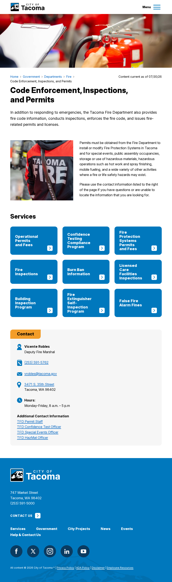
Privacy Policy (65, 567)
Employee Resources (120, 567)
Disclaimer (98, 567)
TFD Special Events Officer (37, 432)
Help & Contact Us (25, 535)
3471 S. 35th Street (39, 384)
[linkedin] (67, 551)
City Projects (79, 529)
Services (18, 529)
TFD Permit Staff (30, 421)
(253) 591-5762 (36, 362)
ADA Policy (83, 567)
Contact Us (21, 515)
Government (46, 529)
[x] (33, 551)
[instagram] (50, 551)
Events (127, 529)
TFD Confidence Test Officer (39, 427)
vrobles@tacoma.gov (40, 374)
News (106, 529)
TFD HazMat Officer (32, 438)
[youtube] (83, 551)
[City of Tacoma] (27, 7)
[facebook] (16, 551)
